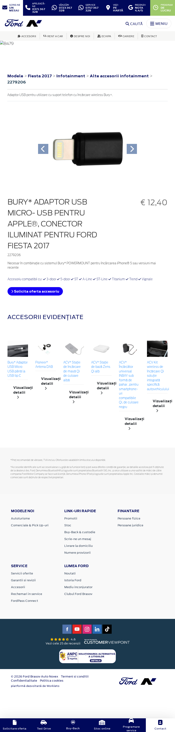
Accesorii (18, 587)
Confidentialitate (24, 680)
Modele (15, 76)
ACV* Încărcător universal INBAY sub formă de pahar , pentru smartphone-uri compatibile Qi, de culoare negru (129, 385)
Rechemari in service (26, 594)
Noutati (70, 573)
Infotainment (71, 76)
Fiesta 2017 (40, 76)
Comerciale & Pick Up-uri (30, 525)
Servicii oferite (22, 573)
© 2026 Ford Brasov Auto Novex (34, 676)
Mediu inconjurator (78, 587)
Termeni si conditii (75, 676)
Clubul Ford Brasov (78, 594)
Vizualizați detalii (20, 390)
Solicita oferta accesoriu (36, 291)
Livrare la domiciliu (78, 546)
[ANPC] (87, 656)
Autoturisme (20, 518)
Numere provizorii (77, 552)
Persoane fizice (129, 518)
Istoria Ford (72, 580)
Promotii (70, 518)
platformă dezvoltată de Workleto (35, 686)
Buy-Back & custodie (79, 532)
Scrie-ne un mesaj (77, 539)
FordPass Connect (24, 601)
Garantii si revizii (23, 580)
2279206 (16, 82)
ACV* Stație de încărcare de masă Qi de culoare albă (72, 371)
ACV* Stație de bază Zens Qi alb (100, 367)
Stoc (67, 525)
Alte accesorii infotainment (120, 76)
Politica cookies (51, 680)
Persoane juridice (130, 525)
